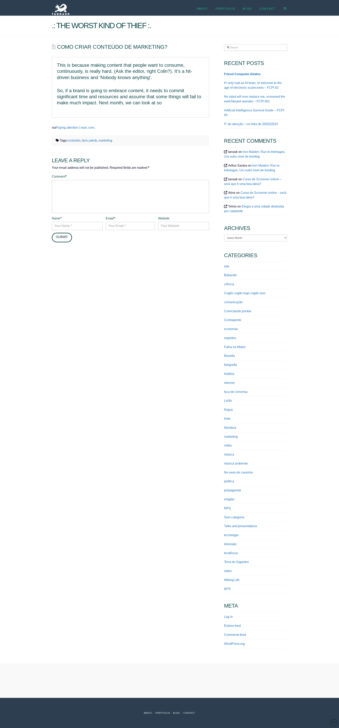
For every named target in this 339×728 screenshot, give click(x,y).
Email (110, 218)
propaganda (232, 490)
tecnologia (231, 535)
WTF (227, 589)
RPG (227, 508)
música (229, 454)
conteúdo (73, 140)
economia (231, 329)
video (228, 571)
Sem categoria (234, 517)
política (229, 481)
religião (229, 499)
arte (226, 266)
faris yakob (89, 140)
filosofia (229, 355)
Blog (176, 713)
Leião (228, 400)
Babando (230, 275)
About (148, 713)
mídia (228, 445)
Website (164, 218)
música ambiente (236, 463)
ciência (229, 284)
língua (228, 409)
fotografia (230, 364)
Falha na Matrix (235, 347)
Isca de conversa (236, 391)
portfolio (163, 713)
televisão (230, 544)
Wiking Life (232, 580)
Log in (228, 616)
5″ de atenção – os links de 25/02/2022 (251, 124)
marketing (105, 140)
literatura (230, 427)
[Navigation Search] (283, 8)
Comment (59, 176)
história (229, 373)
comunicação (233, 302)
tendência (231, 553)
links (227, 418)
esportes (230, 338)
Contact (189, 713)
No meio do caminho (238, 472)
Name (57, 218)
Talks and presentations (240, 526)
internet (229, 382)
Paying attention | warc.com (75, 127)
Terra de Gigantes (236, 562)
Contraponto (232, 320)
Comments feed (235, 634)
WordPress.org (234, 643)
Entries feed (232, 625)
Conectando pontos (237, 311)
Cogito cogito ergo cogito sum (244, 293)
